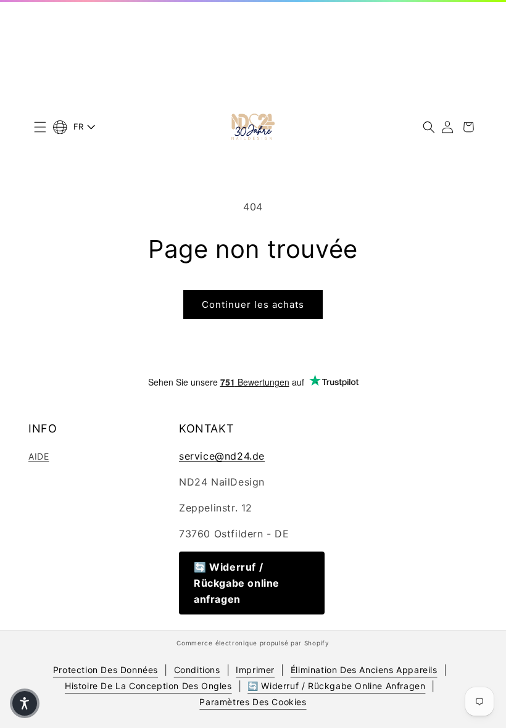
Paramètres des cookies (252, 702)
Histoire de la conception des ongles (148, 685)
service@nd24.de (222, 456)
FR (78, 126)
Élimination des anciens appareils (364, 669)
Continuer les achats (253, 304)
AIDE (38, 456)
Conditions (197, 669)
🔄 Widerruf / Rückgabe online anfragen (237, 583)
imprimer (255, 669)
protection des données (105, 669)
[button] (40, 127)
